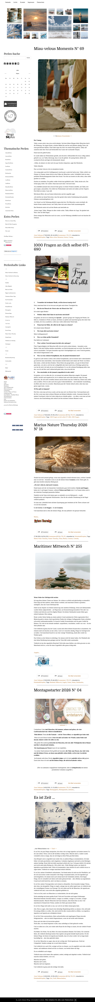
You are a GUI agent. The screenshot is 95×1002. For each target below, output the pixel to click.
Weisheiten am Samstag (10, 340)
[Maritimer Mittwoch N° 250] (14, 31)
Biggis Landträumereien (10, 292)
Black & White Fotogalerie (11, 224)
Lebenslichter (7, 390)
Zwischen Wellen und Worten (10, 391)
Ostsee (69, 682)
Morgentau (6, 386)
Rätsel (6, 367)
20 (17, 90)
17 (6, 90)
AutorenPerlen (8, 156)
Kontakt (22, 2)
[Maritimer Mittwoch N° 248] (26, 35)
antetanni (70, 789)
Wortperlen (6, 384)
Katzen (66, 237)
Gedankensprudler (8, 393)
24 (6, 93)
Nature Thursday (53, 538)
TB (67, 235)
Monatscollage (8, 313)
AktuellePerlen (8, 152)
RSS (67, 415)
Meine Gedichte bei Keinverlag (12, 276)
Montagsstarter (63, 789)
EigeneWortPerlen (9, 163)
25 (10, 93)
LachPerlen (7, 180)
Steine (74, 682)
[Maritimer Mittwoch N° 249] (35, 20)
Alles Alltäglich (8, 286)
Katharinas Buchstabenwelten (10, 402)
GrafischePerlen (8, 169)
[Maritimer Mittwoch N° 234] (84, 27)
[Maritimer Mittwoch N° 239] (68, 11)
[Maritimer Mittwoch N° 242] (51, 11)
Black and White (8, 289)
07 (21, 84)
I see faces (7, 323)
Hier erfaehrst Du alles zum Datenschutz (59, 1000)
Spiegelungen (8, 337)
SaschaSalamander (8, 396)
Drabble (7, 282)
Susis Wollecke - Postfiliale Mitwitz (11, 394)
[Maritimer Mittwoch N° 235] (76, 35)
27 (17, 93)
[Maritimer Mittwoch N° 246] (35, 35)
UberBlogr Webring (8, 236)
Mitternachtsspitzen (8, 389)
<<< (5, 73)
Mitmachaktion (61, 978)
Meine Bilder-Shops (9, 227)
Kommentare (61, 235)
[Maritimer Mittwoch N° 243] (43, 35)
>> (51, 848)
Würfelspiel (7, 344)
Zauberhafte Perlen (9, 210)
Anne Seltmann (38, 235)
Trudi (54, 978)
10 (6, 87)
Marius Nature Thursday (10, 333)
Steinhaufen (79, 682)
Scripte (6, 350)
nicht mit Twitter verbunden (55, 230)
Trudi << (54, 848)
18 (10, 90)
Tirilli (5, 383)
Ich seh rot (7, 320)
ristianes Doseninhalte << (64, 136)
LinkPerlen (7, 183)
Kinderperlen (8, 173)
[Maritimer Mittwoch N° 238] (60, 27)
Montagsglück (54, 789)
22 (25, 90)
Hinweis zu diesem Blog (10, 220)
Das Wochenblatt (9, 299)
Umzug (71, 237)
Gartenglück (8, 327)
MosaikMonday (8, 306)
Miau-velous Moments (56, 237)
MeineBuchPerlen (9, 186)
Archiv (15, 2)
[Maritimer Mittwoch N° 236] (76, 27)
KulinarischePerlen (9, 176)
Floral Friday (8, 330)
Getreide (75, 538)
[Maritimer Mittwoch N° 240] (60, 11)
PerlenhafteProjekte (39, 237)
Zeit (51, 978)
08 (25, 84)
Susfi (5, 399)
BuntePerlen (8, 159)
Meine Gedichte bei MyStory (11, 272)
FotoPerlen (7, 166)
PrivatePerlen (8, 203)
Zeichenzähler (8, 361)
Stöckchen (7, 207)
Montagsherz (8, 310)
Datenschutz (40, 2)
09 (29, 84)
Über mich (7, 231)
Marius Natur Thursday (41, 538)
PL (70, 235)
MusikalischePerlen (9, 193)
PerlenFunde (8, 200)
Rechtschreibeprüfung (10, 357)
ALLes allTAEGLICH (8, 387)
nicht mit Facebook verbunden (39, 230)
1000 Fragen (75, 417)
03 (6, 84)
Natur (60, 538)
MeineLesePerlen (9, 190)
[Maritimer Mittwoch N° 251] (14, 15)
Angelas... (37, 652)
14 (21, 87)
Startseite (8, 2)
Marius (65, 538)
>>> (29, 73)
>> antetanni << (62, 725)
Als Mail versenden (74, 231)
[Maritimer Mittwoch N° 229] (84, 35)
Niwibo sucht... (8, 303)
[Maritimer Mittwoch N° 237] (80, 15)
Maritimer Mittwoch (56, 682)
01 (25, 81)
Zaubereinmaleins (8, 397)
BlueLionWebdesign (13, 405)
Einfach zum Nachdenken (9, 400)
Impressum (31, 2)
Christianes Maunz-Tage (10, 296)
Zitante (5, 381)
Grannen (70, 538)
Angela (64, 682)
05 (13, 84)
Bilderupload (8, 371)
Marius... (36, 517)
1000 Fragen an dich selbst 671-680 (60, 417)
